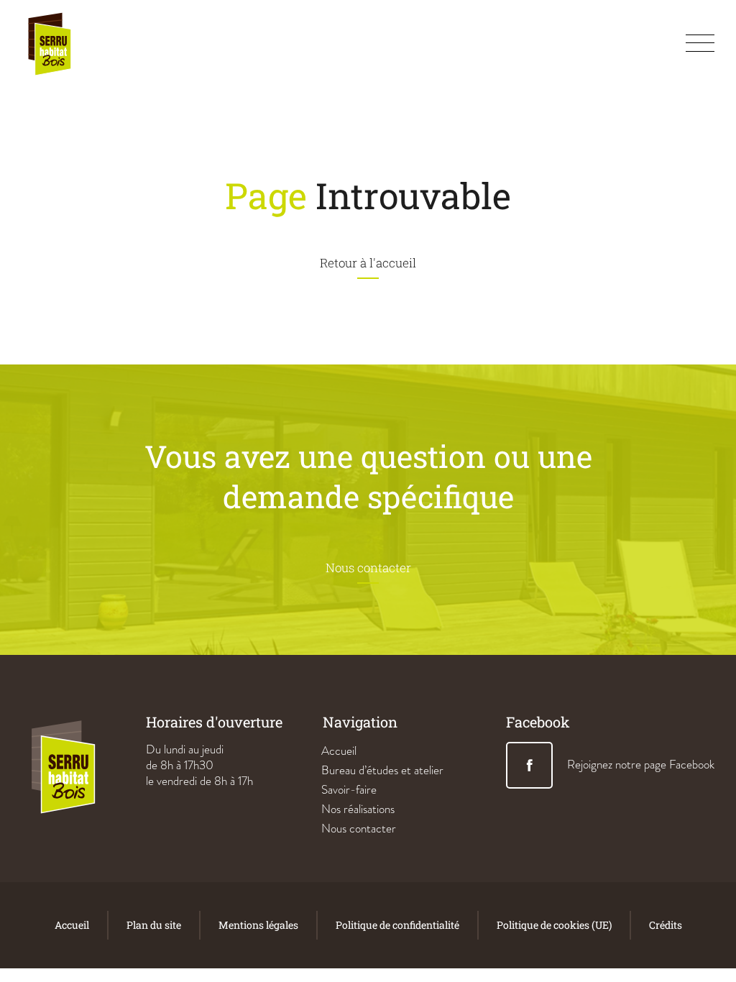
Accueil (338, 751)
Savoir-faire (349, 789)
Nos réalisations (358, 809)
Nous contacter (358, 828)
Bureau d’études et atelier (382, 770)
